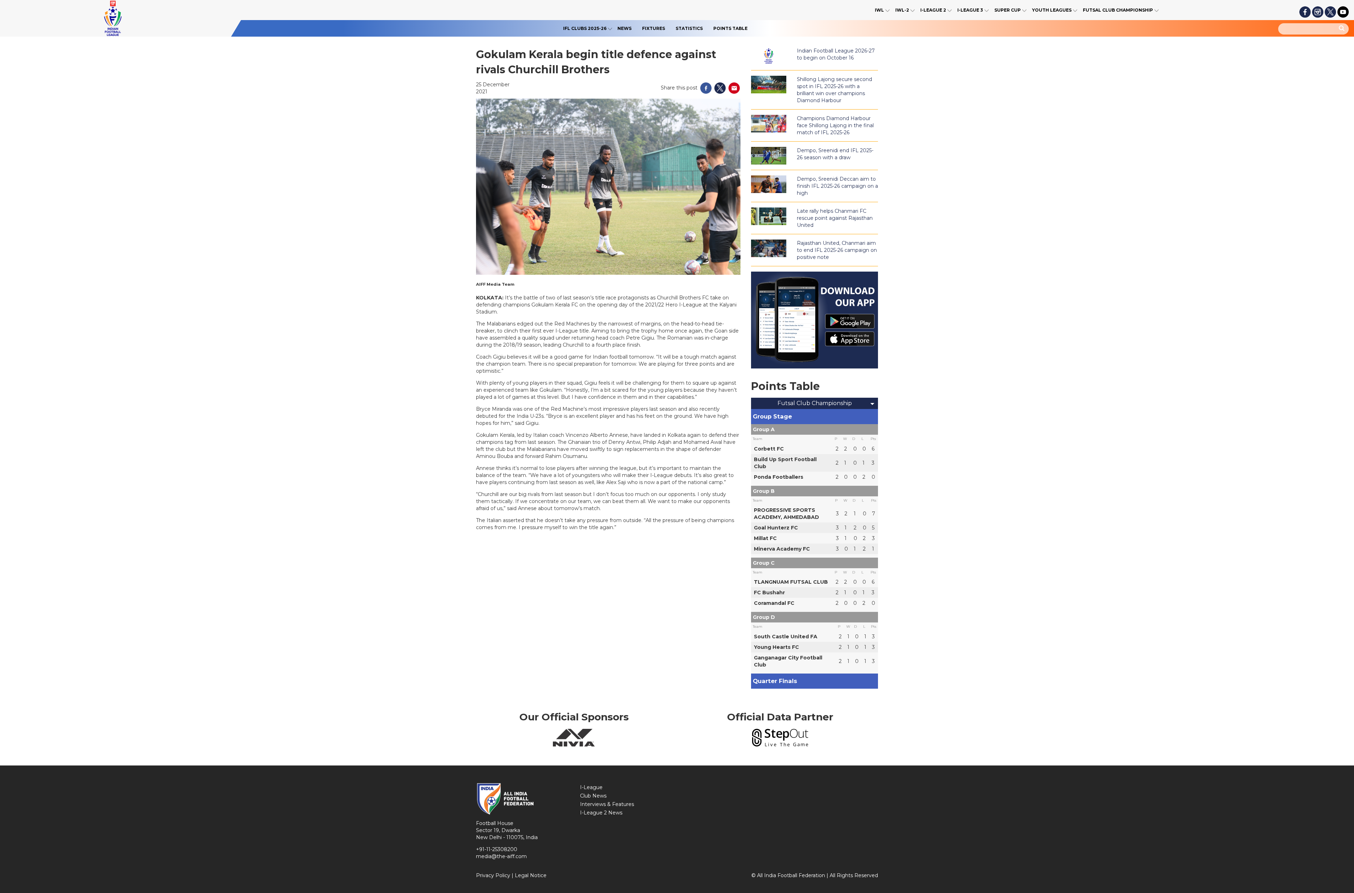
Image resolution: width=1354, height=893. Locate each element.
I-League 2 (933, 10)
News (624, 28)
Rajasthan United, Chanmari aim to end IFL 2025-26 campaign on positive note (837, 250)
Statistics (689, 28)
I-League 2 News (601, 813)
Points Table (730, 28)
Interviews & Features (607, 804)
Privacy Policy (493, 875)
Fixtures (653, 28)
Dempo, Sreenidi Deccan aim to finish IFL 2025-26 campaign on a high (837, 186)
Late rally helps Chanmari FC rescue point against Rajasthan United (835, 218)
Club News (593, 796)
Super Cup (1007, 10)
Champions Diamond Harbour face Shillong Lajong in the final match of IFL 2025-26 (835, 125)
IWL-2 (902, 10)
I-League (591, 787)
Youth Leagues (1052, 10)
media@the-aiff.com (501, 856)
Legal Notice (531, 875)
